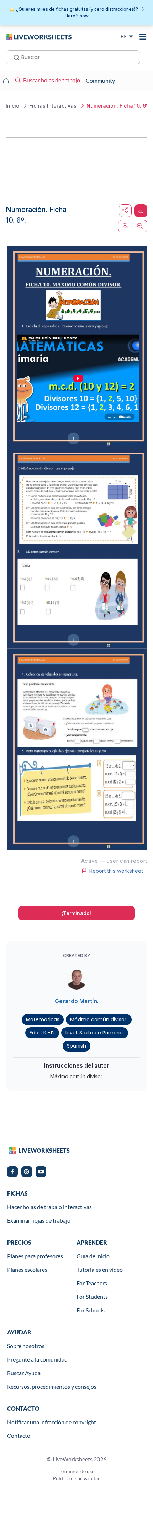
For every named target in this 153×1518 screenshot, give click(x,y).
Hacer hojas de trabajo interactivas (49, 1206)
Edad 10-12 (42, 1032)
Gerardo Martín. (77, 1001)
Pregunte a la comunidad (37, 1359)
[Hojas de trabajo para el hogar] (5, 80)
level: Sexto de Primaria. (94, 1032)
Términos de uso (77, 1471)
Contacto (18, 1435)
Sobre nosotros (25, 1345)
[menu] (143, 36)
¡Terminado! (76, 913)
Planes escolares (27, 1269)
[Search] (14, 57)
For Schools (90, 1310)
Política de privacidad (77, 1478)
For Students (92, 1296)
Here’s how (77, 16)
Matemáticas (42, 1019)
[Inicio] (39, 36)
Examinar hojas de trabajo (38, 1220)
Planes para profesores (35, 1256)
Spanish (76, 1045)
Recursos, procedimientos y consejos (51, 1386)
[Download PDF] (140, 210)
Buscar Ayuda (24, 1372)
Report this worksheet (116, 871)
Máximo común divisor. (98, 1019)
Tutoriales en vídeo (99, 1269)
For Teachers (91, 1283)
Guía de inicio (93, 1256)
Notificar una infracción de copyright (51, 1422)
